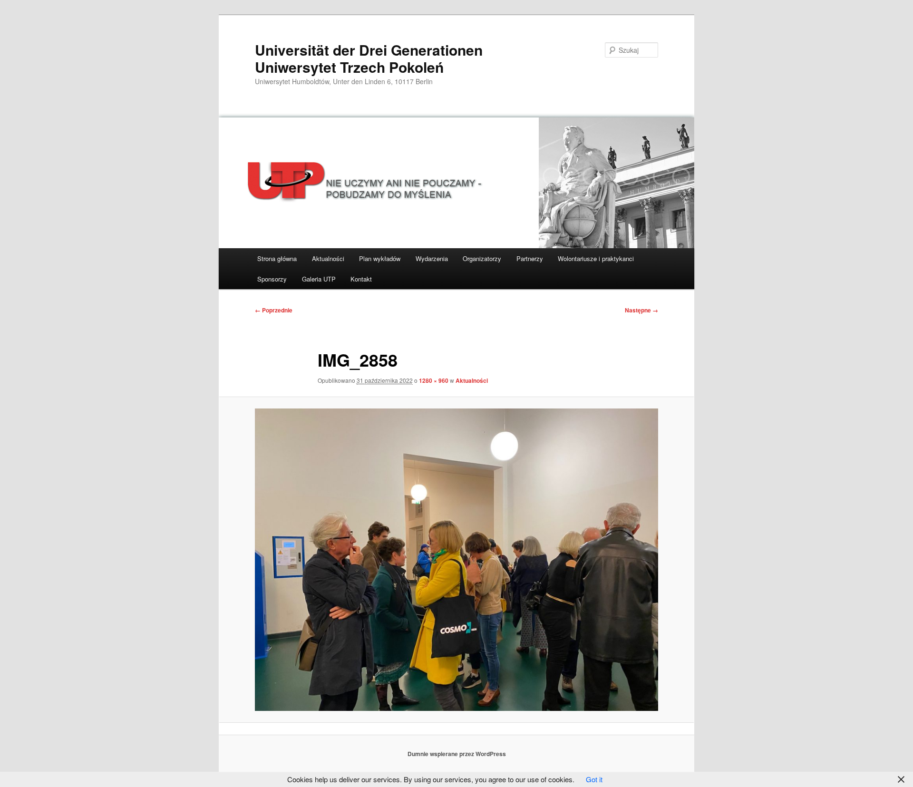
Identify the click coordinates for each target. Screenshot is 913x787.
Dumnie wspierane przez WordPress (457, 753)
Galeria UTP (319, 278)
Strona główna (277, 258)
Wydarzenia (432, 258)
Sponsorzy (272, 278)
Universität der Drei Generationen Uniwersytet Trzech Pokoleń (369, 58)
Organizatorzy (482, 258)
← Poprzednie (273, 310)
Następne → (641, 310)
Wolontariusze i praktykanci (596, 258)
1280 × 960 (433, 380)
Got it (594, 779)
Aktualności (328, 258)
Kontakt (361, 278)
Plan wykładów (379, 258)
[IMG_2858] (456, 559)
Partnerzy (529, 258)
